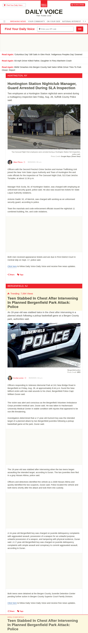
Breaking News (18, 21)
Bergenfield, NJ (18, 286)
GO (79, 29)
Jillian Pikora (17, 162)
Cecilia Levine (18, 378)
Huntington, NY (17, 75)
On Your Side (53, 21)
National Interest (71, 21)
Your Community (36, 21)
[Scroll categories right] (85, 21)
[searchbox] (16, 5)
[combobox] (14, 5)
